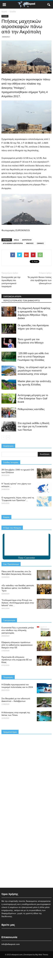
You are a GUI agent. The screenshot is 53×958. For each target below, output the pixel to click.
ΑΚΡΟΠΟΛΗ (27, 240)
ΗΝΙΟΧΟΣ (30, 243)
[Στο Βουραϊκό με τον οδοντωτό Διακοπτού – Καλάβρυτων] (44, 702)
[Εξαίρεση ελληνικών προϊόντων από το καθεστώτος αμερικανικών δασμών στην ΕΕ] (44, 646)
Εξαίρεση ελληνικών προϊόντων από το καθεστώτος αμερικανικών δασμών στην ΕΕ (17, 645)
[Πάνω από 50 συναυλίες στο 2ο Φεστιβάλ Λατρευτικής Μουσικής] (44, 575)
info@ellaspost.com (10, 944)
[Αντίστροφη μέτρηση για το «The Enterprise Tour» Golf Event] (8, 399)
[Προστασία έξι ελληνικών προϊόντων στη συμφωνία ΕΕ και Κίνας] (44, 661)
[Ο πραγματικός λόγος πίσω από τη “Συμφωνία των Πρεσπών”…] (44, 501)
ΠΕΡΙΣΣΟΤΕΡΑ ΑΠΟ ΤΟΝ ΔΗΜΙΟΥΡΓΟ (21, 300)
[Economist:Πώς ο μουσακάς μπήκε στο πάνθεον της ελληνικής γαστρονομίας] (44, 631)
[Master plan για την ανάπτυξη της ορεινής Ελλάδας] (8, 385)
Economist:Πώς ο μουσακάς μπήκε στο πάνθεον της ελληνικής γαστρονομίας (17, 630)
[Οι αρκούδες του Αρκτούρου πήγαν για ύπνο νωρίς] (8, 329)
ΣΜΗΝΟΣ (40, 243)
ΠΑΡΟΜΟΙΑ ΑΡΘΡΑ (12, 296)
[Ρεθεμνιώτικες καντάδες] (8, 413)
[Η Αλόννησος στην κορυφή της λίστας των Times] (44, 716)
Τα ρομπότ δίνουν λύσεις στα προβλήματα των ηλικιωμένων (40, 280)
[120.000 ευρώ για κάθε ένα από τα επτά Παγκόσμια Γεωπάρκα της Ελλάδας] (8, 357)
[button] (49, 5)
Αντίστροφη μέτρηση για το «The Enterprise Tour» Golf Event (33, 398)
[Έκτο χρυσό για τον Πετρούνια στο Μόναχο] (8, 343)
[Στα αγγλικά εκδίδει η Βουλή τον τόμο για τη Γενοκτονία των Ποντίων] (8, 427)
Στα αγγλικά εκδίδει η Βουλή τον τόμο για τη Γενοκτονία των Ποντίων (33, 426)
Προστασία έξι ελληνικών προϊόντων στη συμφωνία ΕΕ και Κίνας (16, 659)
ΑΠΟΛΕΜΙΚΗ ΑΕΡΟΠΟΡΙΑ (13, 243)
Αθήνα (16, 240)
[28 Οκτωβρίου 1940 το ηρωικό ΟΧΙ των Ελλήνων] (44, 473)
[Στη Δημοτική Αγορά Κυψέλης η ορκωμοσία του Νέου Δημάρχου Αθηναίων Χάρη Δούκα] (8, 312)
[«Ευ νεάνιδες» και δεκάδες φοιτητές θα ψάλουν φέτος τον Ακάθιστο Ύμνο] (44, 589)
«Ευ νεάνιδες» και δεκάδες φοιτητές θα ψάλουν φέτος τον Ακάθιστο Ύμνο (17, 588)
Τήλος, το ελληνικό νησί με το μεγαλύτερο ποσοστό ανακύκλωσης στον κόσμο (34, 370)
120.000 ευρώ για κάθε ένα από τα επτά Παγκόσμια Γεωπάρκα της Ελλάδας (33, 356)
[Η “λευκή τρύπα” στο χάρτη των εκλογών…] (44, 487)
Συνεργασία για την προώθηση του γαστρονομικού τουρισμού (10, 282)
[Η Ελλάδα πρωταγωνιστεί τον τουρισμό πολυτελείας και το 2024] (44, 688)
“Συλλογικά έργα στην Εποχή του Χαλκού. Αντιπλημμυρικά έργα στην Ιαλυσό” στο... (17, 603)
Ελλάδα (5, 16)
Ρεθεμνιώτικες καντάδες (31, 409)
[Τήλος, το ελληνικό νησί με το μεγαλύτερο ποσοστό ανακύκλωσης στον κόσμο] (8, 371)
